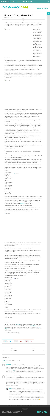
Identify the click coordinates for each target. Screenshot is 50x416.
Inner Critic (22, 203)
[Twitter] (40, 8)
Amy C (10, 388)
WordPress (9, 412)
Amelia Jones (8, 364)
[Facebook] (38, 8)
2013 (9, 332)
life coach (18, 324)
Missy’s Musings (5, 1)
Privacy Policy (19, 406)
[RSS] (47, 8)
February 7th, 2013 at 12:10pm (16, 376)
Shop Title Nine (39, 406)
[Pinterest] (42, 8)
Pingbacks (16, 360)
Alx (17, 412)
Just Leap (6, 17)
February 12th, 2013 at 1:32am (18, 364)
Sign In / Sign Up (29, 406)
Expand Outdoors (33, 325)
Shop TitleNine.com (27, 1)
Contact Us (10, 406)
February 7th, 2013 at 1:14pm (18, 388)
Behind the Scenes (15, 1)
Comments (7, 360)
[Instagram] (45, 8)
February (12, 332)
